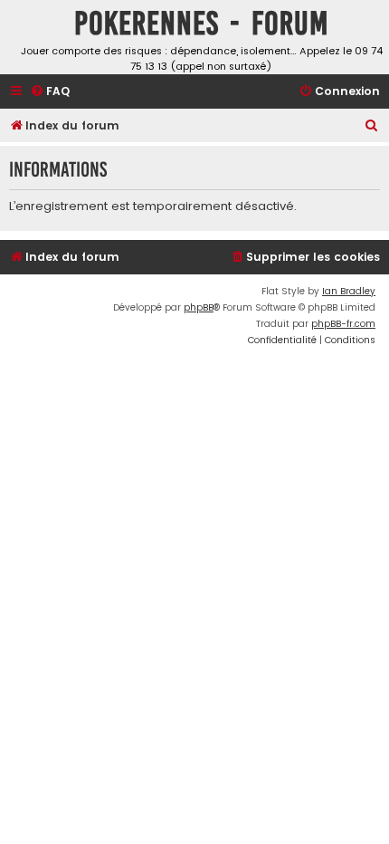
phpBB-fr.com (343, 324)
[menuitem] (50, 92)
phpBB (198, 307)
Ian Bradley (348, 291)
